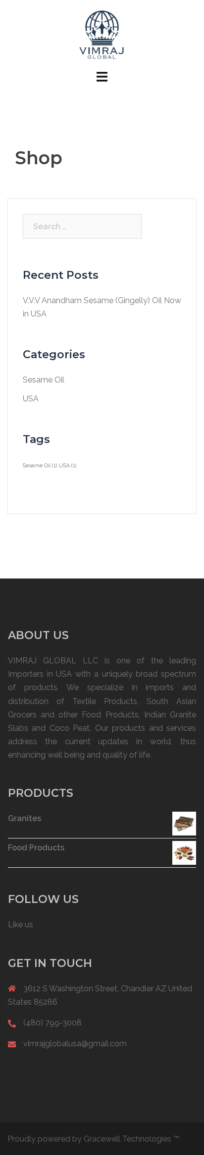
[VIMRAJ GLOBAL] (102, 34)
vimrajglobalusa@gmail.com (75, 1043)
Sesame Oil (43, 380)
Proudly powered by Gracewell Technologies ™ (93, 1139)
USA (31, 398)
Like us (20, 924)
